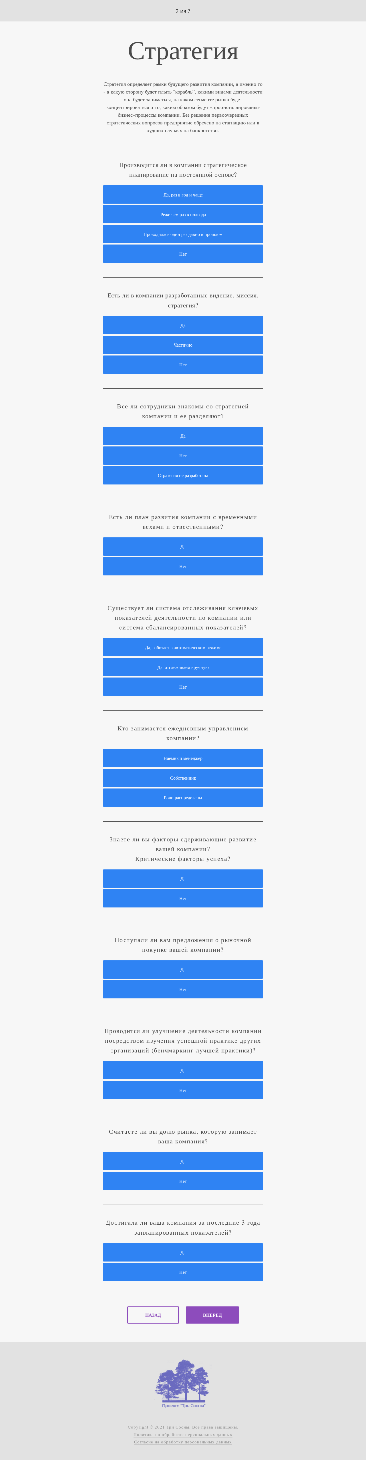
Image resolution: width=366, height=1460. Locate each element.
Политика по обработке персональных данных (183, 1434)
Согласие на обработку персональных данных (183, 1442)
